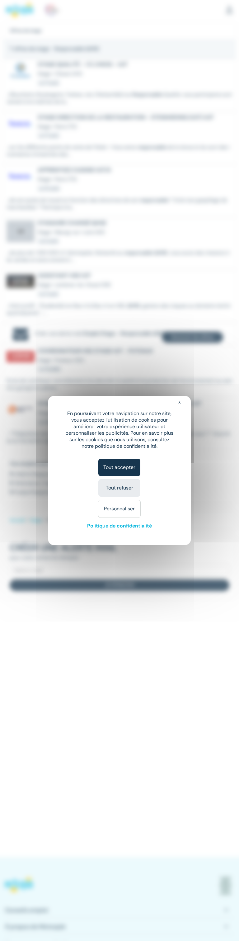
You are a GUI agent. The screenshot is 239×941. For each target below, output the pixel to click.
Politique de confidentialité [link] (119, 526)
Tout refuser (119, 488)
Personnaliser (119, 508)
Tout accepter (119, 467)
